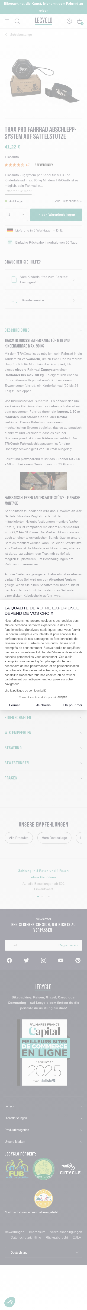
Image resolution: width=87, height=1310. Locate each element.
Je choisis (43, 705)
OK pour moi (72, 705)
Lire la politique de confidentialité (25, 690)
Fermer (14, 705)
